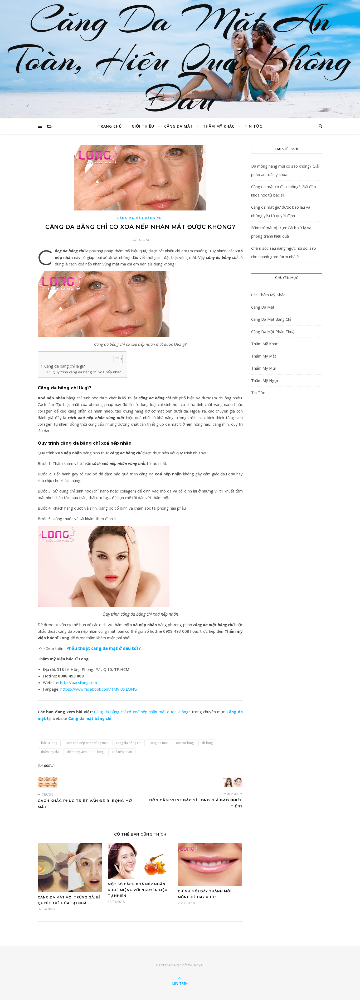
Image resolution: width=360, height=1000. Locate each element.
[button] (115, 358)
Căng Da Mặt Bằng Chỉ (140, 218)
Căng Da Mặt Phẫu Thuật (273, 331)
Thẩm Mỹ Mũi (263, 368)
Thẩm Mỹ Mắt (263, 356)
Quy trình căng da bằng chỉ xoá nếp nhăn (87, 372)
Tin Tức (253, 126)
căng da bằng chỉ (128, 743)
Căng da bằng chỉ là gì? (64, 366)
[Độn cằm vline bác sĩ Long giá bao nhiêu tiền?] (233, 782)
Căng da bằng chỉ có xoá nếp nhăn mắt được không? (142, 711)
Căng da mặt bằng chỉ (89, 718)
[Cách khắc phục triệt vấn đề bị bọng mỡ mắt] (47, 782)
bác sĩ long (49, 743)
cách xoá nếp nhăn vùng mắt (86, 743)
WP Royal (195, 965)
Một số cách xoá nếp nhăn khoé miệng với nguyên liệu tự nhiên (138, 890)
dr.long (207, 743)
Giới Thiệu (143, 126)
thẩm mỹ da (50, 752)
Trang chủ (110, 126)
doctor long (185, 743)
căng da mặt (158, 743)
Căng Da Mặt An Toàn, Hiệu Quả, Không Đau (180, 59)
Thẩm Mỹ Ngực (265, 380)
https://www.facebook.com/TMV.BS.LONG (98, 689)
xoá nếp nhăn (122, 752)
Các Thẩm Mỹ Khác (268, 294)
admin (49, 765)
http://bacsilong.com (78, 682)
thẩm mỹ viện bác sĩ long (85, 752)
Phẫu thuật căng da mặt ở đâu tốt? (103, 648)
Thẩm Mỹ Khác (219, 126)
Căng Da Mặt (178, 126)
